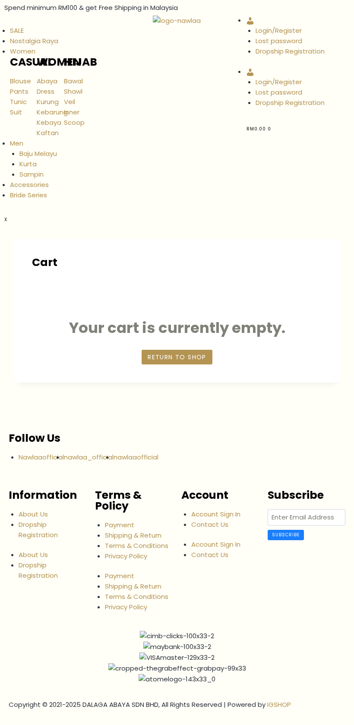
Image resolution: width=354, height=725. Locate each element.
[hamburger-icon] (4, 22)
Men (16, 143)
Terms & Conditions (136, 545)
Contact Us (209, 524)
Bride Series (28, 194)
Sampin (31, 174)
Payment (119, 524)
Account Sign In (215, 514)
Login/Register (279, 30)
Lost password (279, 40)
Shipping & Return (133, 535)
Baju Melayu (38, 153)
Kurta (28, 163)
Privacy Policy (126, 555)
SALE (17, 30)
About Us (33, 514)
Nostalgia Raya (34, 40)
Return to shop (177, 357)
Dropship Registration (290, 51)
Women (22, 51)
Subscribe (286, 535)
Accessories (29, 184)
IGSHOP (279, 704)
